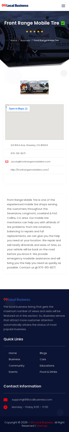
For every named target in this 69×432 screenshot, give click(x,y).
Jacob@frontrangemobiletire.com (30, 161)
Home (14, 40)
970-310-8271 (18, 153)
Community (16, 365)
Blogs (43, 353)
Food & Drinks (48, 372)
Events (13, 372)
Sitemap (41, 426)
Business (25, 40)
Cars (43, 359)
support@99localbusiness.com (32, 399)
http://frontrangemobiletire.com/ (30, 169)
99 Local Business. (42, 422)
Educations (47, 365)
